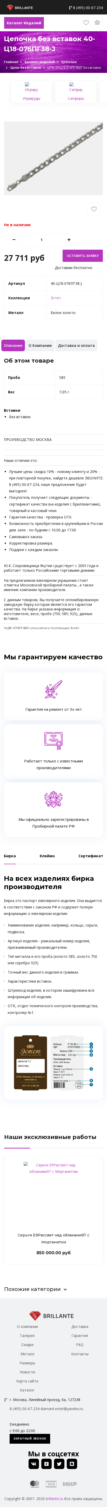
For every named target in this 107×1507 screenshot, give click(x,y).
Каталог (27, 1390)
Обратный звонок (30, 1438)
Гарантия (79, 1335)
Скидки (27, 1344)
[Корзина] (98, 23)
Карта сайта (27, 1381)
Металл (27, 1353)
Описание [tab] (13, 345)
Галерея (27, 1335)
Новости (27, 1372)
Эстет (56, 297)
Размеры (27, 1362)
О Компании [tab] (40, 345)
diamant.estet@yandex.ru (62, 1408)
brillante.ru (54, 1498)
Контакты (80, 1353)
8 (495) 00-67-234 (88, 7)
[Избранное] (86, 23)
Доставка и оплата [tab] (76, 345)
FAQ (79, 1344)
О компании (27, 1326)
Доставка (79, 1326)
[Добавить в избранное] (93, 209)
